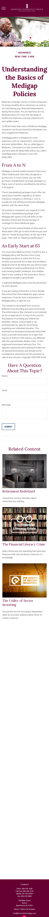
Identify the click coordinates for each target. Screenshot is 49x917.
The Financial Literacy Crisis (23, 544)
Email (4, 390)
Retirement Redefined (18, 491)
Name (5, 376)
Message (6, 405)
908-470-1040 (27, 889)
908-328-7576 (28, 891)
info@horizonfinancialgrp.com (24, 913)
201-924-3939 (27, 894)
